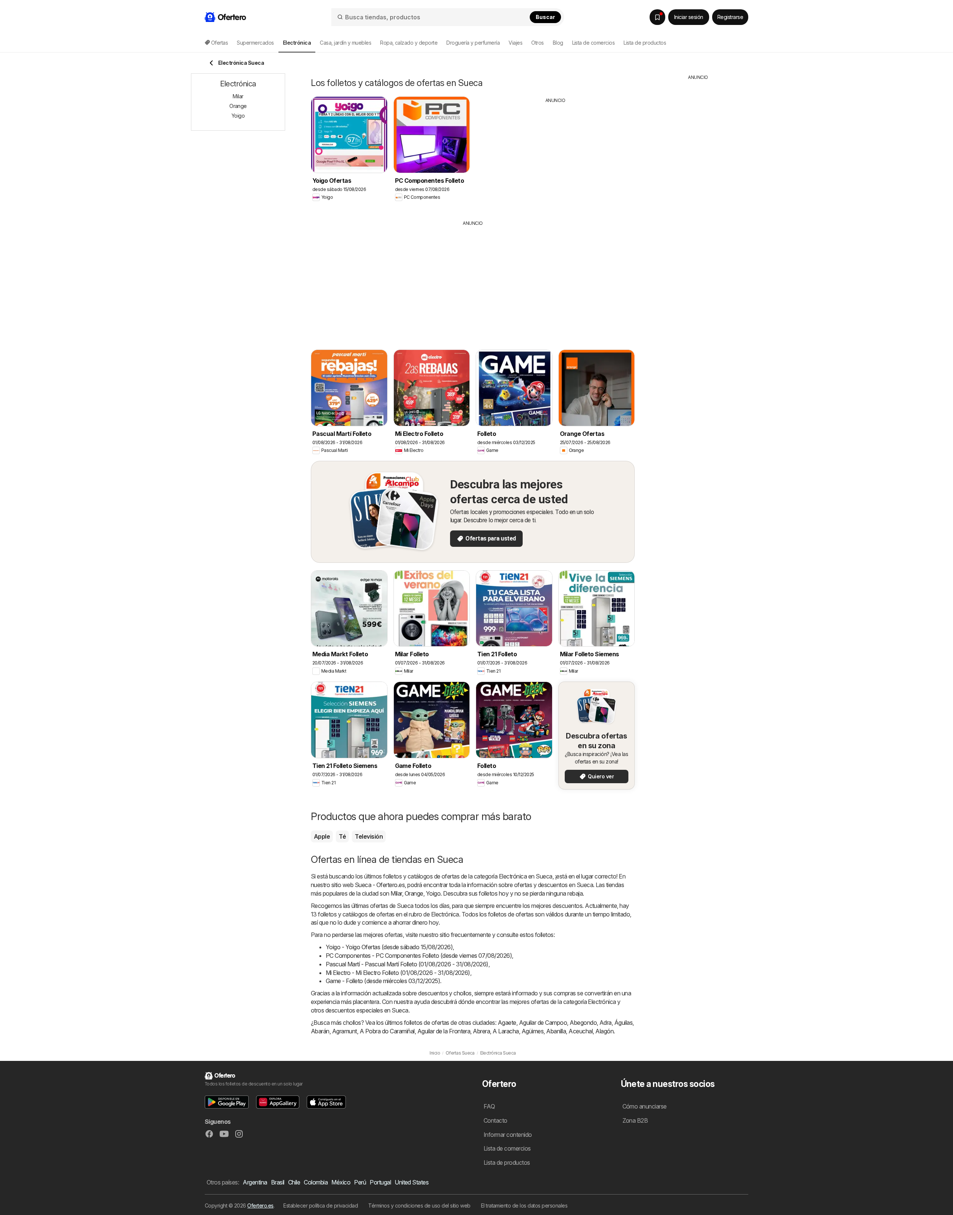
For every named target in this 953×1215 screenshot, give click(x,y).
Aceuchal (580, 1031)
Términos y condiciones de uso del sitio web (419, 1205)
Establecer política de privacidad (320, 1205)
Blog (558, 42)
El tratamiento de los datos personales (524, 1205)
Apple (322, 836)
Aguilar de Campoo (543, 1022)
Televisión (369, 836)
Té (342, 836)
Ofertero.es (260, 1205)
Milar (396, 893)
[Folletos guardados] (657, 17)
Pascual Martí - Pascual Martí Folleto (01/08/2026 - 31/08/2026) (407, 964)
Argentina (255, 1182)
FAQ (489, 1106)
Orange (414, 893)
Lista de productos (645, 42)
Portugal (380, 1182)
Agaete (507, 1022)
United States (411, 1182)
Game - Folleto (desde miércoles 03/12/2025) (383, 981)
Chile (294, 1182)
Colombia (316, 1182)
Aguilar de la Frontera (444, 1031)
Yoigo (433, 893)
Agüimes (533, 1031)
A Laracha (506, 1031)
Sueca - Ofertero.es (380, 885)
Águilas (623, 1022)
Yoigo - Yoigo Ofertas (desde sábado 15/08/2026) (389, 947)
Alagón (604, 1031)
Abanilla (556, 1031)
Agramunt (344, 1031)
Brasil (277, 1182)
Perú (360, 1182)
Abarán (320, 1031)
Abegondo (583, 1022)
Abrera (481, 1031)
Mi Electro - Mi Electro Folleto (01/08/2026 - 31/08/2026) (398, 972)
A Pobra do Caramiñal (387, 1031)
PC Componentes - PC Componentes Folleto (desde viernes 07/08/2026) (419, 955)
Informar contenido (508, 1134)
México (340, 1182)
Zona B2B (635, 1120)
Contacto (495, 1120)
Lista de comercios (593, 42)
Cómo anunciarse (644, 1106)
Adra (605, 1022)
